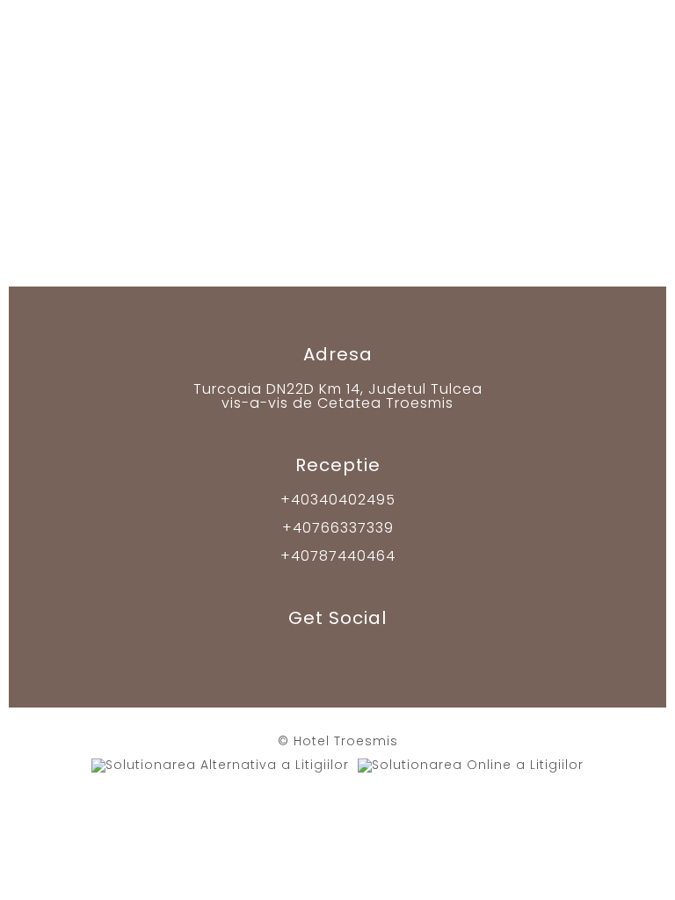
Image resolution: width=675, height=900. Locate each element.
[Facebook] (301, 654)
